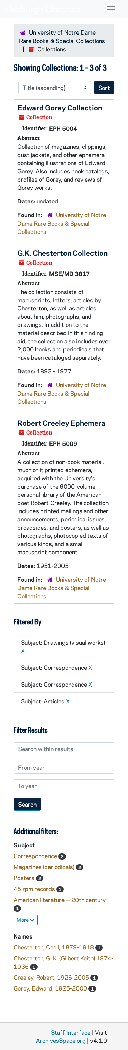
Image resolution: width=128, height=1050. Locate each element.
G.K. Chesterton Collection (62, 252)
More (23, 919)
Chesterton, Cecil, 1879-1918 (54, 947)
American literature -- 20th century (60, 899)
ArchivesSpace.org (61, 1040)
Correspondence (36, 856)
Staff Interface (70, 1032)
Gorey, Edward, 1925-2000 (51, 988)
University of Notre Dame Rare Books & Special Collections (61, 223)
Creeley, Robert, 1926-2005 (52, 977)
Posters (25, 877)
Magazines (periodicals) (45, 866)
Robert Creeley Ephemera (61, 422)
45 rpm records (35, 888)
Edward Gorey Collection (59, 107)
